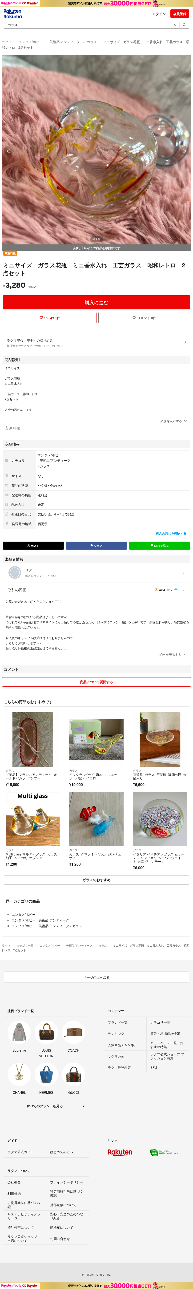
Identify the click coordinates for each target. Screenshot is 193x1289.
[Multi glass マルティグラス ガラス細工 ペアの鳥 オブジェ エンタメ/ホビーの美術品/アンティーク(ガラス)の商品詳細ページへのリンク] (33, 819)
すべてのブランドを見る (45, 1105)
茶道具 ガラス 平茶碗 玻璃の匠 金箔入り (160, 776)
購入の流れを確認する (171, 533)
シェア (97, 545)
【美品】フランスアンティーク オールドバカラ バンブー (31, 776)
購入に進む (96, 302)
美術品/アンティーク (64, 41)
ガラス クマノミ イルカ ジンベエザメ (95, 856)
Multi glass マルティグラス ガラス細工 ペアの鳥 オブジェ (31, 856)
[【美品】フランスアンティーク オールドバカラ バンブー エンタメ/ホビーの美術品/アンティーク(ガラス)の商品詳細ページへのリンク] (33, 739)
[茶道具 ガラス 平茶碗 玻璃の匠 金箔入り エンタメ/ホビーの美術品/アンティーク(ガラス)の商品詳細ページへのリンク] (160, 739)
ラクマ (7, 41)
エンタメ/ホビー (31, 41)
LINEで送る (161, 545)
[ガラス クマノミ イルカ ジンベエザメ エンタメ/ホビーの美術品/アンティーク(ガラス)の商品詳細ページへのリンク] (96, 819)
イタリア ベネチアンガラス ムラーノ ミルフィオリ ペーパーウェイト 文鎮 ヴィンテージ (158, 858)
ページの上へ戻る (96, 977)
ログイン (159, 13)
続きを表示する (171, 421)
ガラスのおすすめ (96, 879)
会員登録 (179, 13)
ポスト (34, 545)
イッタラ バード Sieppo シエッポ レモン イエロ (93, 776)
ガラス (92, 41)
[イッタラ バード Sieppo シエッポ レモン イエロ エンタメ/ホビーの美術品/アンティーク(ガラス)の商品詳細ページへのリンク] (96, 739)
